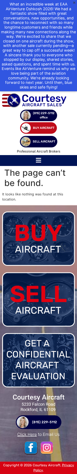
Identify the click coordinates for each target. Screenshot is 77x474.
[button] (38, 160)
